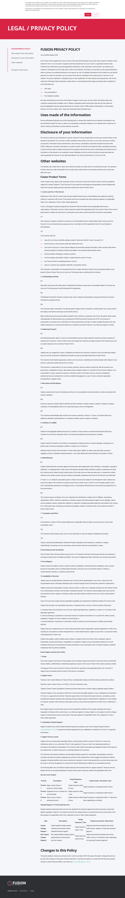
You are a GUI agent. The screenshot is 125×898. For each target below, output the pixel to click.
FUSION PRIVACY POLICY (20, 49)
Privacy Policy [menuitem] (23, 890)
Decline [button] (96, 14)
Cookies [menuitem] (32, 890)
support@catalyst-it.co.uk (49, 729)
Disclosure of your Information (22, 58)
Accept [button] (88, 14)
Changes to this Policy (19, 70)
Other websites (17, 62)
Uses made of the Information (22, 53)
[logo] (17, 883)
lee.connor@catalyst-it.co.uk (81, 862)
